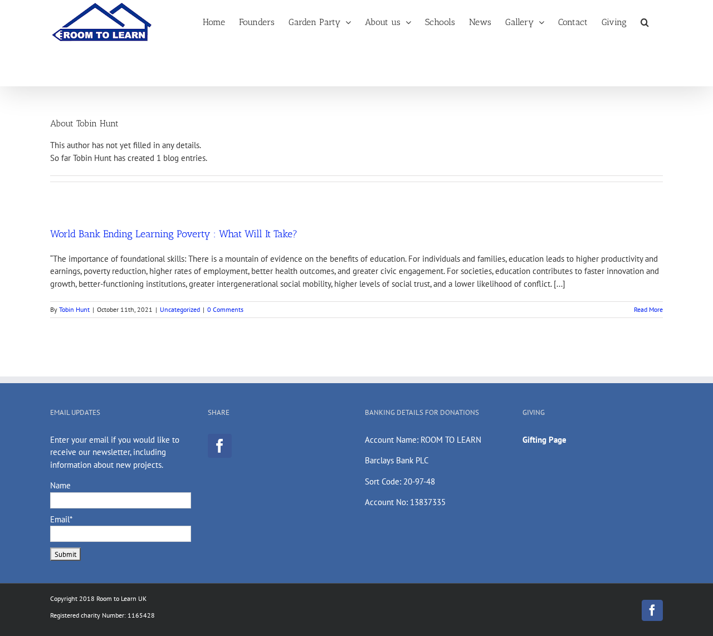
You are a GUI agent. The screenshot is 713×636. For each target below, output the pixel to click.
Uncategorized (180, 309)
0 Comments (225, 309)
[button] (645, 21)
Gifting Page (544, 439)
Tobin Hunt (74, 309)
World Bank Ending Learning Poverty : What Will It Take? (173, 234)
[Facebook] (220, 446)
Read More (648, 309)
